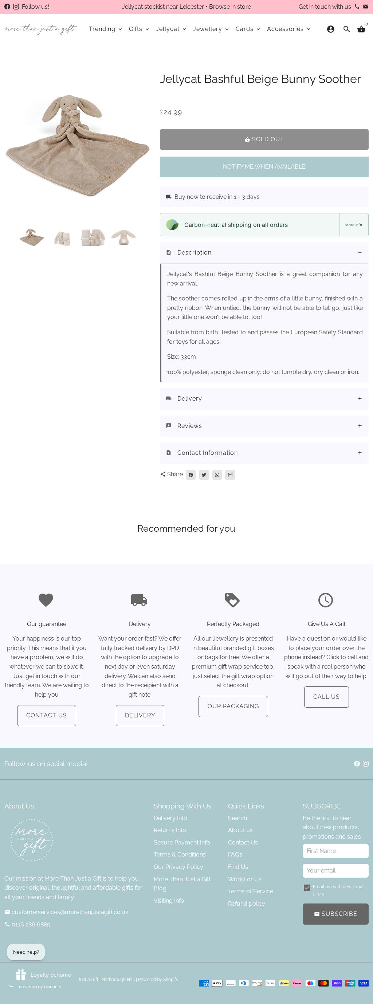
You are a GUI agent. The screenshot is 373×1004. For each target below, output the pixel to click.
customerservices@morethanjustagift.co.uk (66, 912)
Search (237, 818)
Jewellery (211, 28)
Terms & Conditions (180, 854)
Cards (248, 28)
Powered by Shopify (158, 979)
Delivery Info (170, 818)
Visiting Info (169, 900)
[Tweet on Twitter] (204, 475)
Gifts (139, 28)
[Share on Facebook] (191, 475)
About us (240, 830)
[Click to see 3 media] (93, 237)
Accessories (289, 28)
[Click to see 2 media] (62, 237)
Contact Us (46, 715)
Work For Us (245, 879)
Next (141, 146)
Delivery (140, 715)
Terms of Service (250, 891)
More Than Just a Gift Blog (182, 884)
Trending (106, 28)
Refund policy (246, 903)
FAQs (235, 854)
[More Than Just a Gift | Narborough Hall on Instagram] (16, 6)
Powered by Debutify (40, 986)
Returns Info (170, 830)
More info (353, 225)
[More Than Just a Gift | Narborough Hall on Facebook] (7, 6)
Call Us (326, 696)
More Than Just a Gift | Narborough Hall (95, 979)
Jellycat (171, 28)
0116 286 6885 (27, 924)
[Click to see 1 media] (31, 237)
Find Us (238, 866)
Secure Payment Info (182, 842)
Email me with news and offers (337, 890)
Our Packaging (233, 706)
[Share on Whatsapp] (217, 475)
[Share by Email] (230, 475)
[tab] (264, 253)
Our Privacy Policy (178, 866)
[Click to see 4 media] (123, 237)
